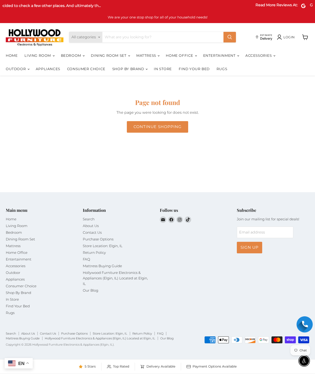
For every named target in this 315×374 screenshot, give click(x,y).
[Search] (229, 37)
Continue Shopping (157, 126)
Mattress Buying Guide (102, 266)
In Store (163, 69)
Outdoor (16, 69)
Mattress (146, 55)
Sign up (250, 247)
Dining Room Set (109, 55)
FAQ (86, 259)
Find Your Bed (194, 69)
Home (12, 55)
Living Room (38, 55)
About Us (91, 226)
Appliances (48, 69)
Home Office (180, 55)
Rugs (222, 69)
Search (89, 219)
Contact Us (92, 232)
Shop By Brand (128, 69)
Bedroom (71, 55)
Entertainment (220, 55)
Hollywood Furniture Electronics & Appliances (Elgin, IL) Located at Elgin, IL (115, 278)
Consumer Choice (86, 69)
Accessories (259, 55)
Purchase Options (98, 239)
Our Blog (90, 290)
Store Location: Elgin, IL (102, 246)
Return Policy (94, 252)
